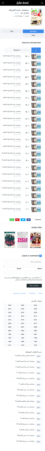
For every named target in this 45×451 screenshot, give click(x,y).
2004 (22, 330)
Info (11, 31)
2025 (22, 305)
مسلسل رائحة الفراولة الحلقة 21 (11, 69)
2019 (22, 312)
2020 (35, 312)
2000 (22, 334)
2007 (22, 327)
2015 (9, 316)
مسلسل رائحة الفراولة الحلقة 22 (11, 62)
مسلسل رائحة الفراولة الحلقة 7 (11, 167)
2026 (35, 305)
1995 (9, 338)
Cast (33, 35)
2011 (35, 323)
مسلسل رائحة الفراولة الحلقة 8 (11, 160)
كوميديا (27, 16)
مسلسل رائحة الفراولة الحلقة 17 (11, 97)
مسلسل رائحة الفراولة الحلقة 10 (11, 146)
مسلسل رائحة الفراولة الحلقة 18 (11, 90)
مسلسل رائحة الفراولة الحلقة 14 (11, 118)
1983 (9, 341)
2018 (9, 312)
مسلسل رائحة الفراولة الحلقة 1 (11, 208)
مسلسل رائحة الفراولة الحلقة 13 (11, 125)
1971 (9, 345)
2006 (9, 327)
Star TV (17, 13)
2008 (35, 327)
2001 (35, 334)
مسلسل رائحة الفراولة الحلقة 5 (11, 181)
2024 (9, 305)
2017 (35, 316)
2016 (22, 316)
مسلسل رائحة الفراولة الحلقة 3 (11, 195)
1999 (9, 334)
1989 (22, 341)
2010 (22, 323)
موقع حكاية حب (18, 16)
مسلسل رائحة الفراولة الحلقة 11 (11, 139)
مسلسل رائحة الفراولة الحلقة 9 (11, 153)
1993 (35, 341)
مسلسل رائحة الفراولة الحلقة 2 (11, 201)
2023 (35, 309)
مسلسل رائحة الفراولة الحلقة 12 (11, 132)
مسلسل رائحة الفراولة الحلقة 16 (11, 104)
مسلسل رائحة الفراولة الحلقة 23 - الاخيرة (11, 56)
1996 (22, 338)
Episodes (33, 31)
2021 (9, 309)
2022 (22, 309)
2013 (22, 320)
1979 (35, 345)
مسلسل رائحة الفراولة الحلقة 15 (11, 111)
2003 (9, 330)
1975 (22, 345)
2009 (9, 323)
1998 (35, 338)
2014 (35, 320)
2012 (9, 320)
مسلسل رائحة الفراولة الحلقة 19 (11, 83)
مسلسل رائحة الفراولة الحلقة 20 (11, 76)
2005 (35, 330)
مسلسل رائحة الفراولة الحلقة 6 (11, 174)
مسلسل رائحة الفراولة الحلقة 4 (11, 188)
